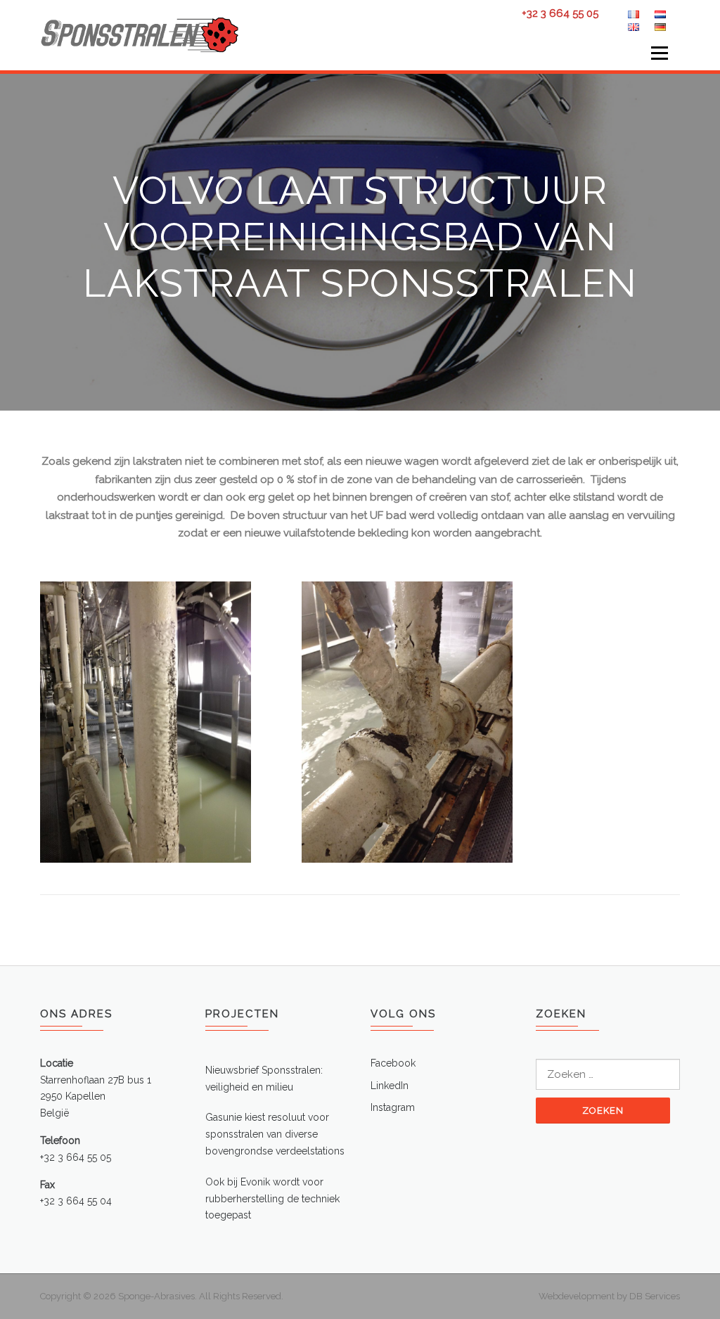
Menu (659, 52)
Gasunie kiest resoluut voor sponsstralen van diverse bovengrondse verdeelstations (275, 1134)
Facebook (393, 1063)
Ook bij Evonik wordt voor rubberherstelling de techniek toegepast (272, 1198)
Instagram (393, 1107)
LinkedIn (390, 1085)
